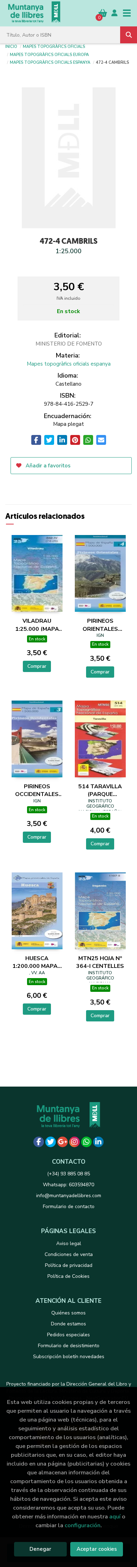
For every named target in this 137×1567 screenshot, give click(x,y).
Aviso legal (68, 1243)
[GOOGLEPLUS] (62, 1142)
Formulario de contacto (68, 1206)
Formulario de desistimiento (68, 1345)
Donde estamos (68, 1323)
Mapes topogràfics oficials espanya (50, 62)
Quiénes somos (68, 1313)
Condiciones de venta (69, 1254)
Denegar (40, 1549)
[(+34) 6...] (86, 1142)
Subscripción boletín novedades (68, 1356)
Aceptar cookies (97, 1549)
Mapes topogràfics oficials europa (49, 54)
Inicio (11, 46)
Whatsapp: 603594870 (68, 1184)
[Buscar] (128, 34)
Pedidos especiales (68, 1334)
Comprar (36, 666)
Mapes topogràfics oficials (54, 46)
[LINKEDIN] (98, 1142)
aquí (114, 1516)
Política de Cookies (68, 1276)
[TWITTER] (50, 1142)
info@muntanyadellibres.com (68, 1195)
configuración (82, 1525)
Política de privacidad (68, 1265)
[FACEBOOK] (38, 1142)
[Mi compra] (102, 13)
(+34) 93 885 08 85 (68, 1173)
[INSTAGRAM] (74, 1142)
